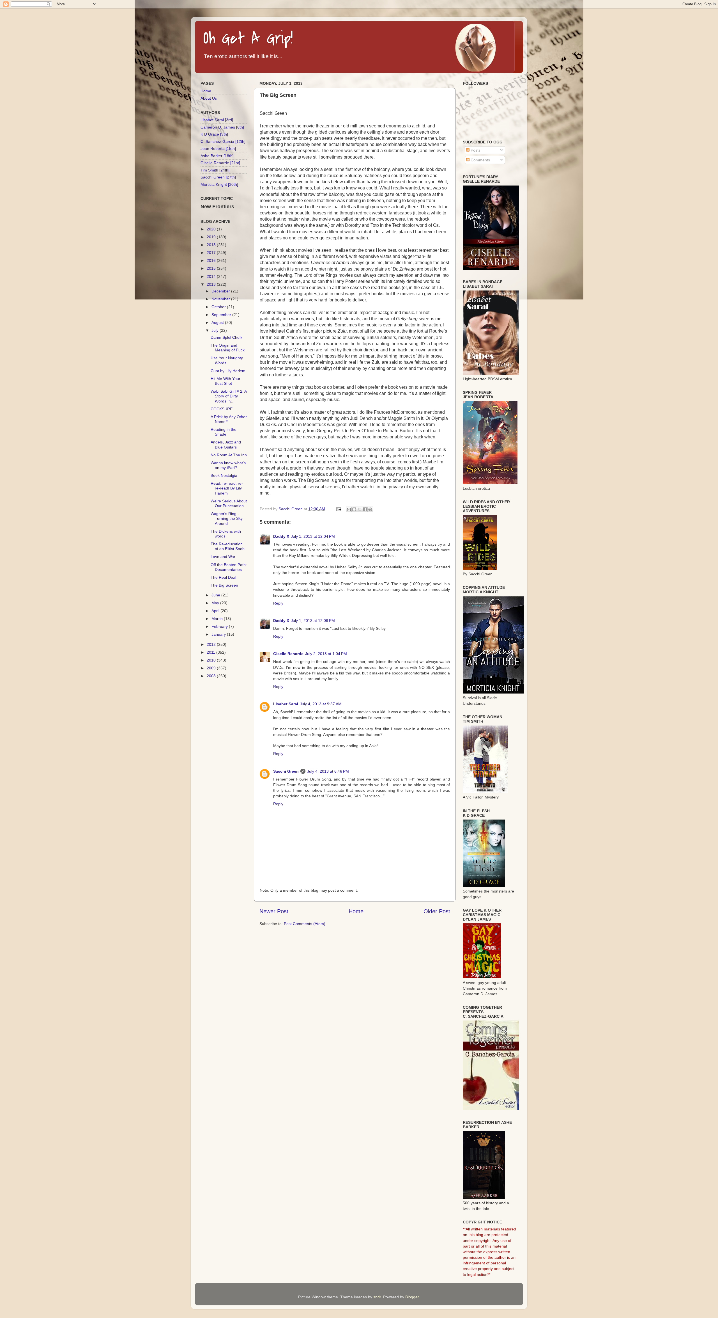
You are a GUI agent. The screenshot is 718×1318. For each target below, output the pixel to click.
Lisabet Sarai (285, 704)
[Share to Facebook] (365, 509)
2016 (212, 260)
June (216, 595)
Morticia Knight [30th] (219, 184)
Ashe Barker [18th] (217, 156)
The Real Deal (223, 577)
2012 (212, 644)
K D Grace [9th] (214, 134)
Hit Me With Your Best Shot (225, 381)
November (221, 299)
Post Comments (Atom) (304, 923)
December (221, 291)
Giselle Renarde (288, 653)
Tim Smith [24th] (215, 170)
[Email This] (349, 509)
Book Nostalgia (224, 475)
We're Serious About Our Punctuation (229, 503)
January (219, 634)
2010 (212, 660)
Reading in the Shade (223, 431)
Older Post (437, 911)
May (215, 603)
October (219, 307)
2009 (212, 668)
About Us (209, 98)
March (217, 618)
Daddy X (281, 536)
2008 (212, 676)
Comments (480, 160)
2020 (212, 229)
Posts (475, 150)
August (218, 322)
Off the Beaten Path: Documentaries (229, 567)
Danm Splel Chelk (226, 337)
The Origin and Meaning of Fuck (228, 347)
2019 (212, 237)
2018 (212, 244)
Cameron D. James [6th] (222, 127)
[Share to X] (359, 509)
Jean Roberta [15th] (218, 148)
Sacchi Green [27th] (218, 177)
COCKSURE (222, 409)
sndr (377, 1297)
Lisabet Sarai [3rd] (217, 120)
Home (356, 911)
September (221, 314)
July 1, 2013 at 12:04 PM (313, 536)
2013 (212, 284)
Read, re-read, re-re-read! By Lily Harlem (227, 488)
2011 (211, 652)
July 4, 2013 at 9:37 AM (321, 704)
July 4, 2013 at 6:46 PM (328, 771)
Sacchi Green (286, 771)
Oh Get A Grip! (248, 38)
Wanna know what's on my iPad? (228, 465)
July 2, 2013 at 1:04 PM (326, 653)
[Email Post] (338, 509)
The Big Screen (224, 585)
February (220, 626)
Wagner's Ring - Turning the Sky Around (227, 518)
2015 (212, 268)
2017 (212, 252)
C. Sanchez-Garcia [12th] (223, 141)
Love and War (223, 556)
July (215, 330)
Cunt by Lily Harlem (228, 371)
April (215, 610)
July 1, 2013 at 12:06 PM (313, 620)
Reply (278, 603)
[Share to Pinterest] (370, 509)
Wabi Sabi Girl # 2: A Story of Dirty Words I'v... (229, 396)
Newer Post (273, 911)
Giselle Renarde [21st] (220, 163)
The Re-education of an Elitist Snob (228, 546)
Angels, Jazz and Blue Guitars (226, 444)
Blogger (412, 1297)
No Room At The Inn (229, 455)
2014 (212, 276)
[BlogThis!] (354, 509)
